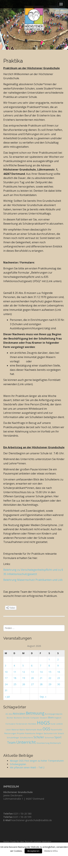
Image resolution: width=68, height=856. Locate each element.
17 (6, 678)
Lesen (8, 729)
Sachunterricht (50, 733)
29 (50, 684)
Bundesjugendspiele (53, 714)
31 (6, 690)
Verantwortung (42, 743)
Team (11, 742)
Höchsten (32, 724)
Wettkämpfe (55, 743)
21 (41, 678)
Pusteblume (30, 733)
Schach (61, 733)
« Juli (7, 696)
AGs (10, 714)
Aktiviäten (19, 713)
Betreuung (35, 713)
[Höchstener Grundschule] (34, 18)
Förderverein (21, 724)
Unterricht (26, 742)
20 (32, 678)
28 (41, 684)
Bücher (10, 718)
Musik (39, 729)
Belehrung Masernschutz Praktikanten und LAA (33, 580)
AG (7, 714)
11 (15, 671)
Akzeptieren (33, 850)
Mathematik (31, 729)
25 (15, 684)
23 (58, 678)
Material (15, 729)
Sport (57, 737)
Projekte (20, 733)
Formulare (10, 724)
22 (50, 678)
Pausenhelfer (56, 729)
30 (58, 684)
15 (50, 671)
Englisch (57, 718)
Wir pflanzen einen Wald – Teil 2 (27, 767)
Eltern (51, 717)
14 (41, 671)
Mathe (22, 729)
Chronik (26, 718)
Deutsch (43, 718)
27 (32, 684)
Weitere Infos (51, 850)
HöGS (43, 722)
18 (15, 678)
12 (23, 671)
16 (58, 671)
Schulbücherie (26, 737)
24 (6, 684)
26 (23, 684)
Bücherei (18, 718)
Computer (34, 718)
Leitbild (59, 724)
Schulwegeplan (18, 764)
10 (6, 671)
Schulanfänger (13, 737)
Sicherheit (49, 737)
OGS (46, 728)
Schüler (39, 737)
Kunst (53, 724)
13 (32, 671)
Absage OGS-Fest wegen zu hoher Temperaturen (37, 760)
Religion (39, 733)
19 (23, 678)
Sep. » (43, 696)
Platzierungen (10, 733)
